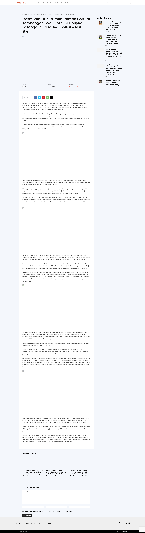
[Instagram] (119, 523)
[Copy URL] (51, 97)
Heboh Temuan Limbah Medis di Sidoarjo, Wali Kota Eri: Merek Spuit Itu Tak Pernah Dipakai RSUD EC (79, 473)
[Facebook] (35, 97)
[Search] (129, 2)
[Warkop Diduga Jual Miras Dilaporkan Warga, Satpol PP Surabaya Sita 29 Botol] (100, 81)
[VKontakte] (126, 523)
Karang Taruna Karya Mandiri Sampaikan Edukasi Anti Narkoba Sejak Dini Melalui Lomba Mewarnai (56, 473)
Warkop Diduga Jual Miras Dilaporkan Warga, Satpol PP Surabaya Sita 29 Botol (113, 83)
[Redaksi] (23, 87)
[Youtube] (129, 523)
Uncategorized (31, 14)
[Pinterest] (43, 97)
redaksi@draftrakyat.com (122, 531)
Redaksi (27, 86)
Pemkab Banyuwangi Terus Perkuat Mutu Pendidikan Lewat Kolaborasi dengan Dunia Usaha (32, 473)
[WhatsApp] (47, 97)
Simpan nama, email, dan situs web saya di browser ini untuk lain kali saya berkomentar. (49, 511)
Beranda (24, 14)
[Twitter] (39, 97)
